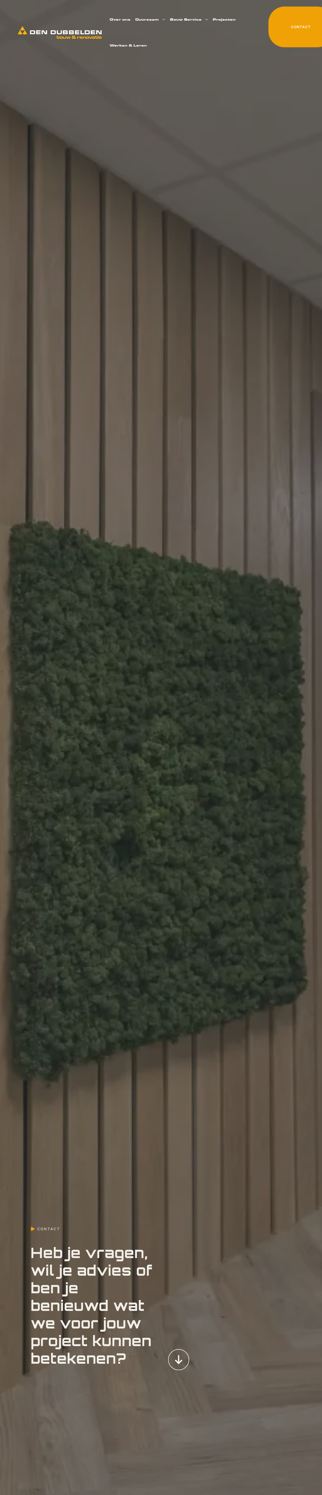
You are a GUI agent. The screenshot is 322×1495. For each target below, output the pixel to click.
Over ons (120, 19)
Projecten (224, 19)
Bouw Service (186, 19)
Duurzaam (147, 19)
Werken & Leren (128, 45)
